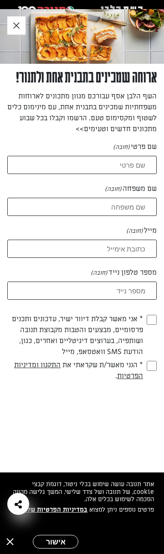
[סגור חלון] (16, 26)
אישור (56, 541)
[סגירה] (10, 541)
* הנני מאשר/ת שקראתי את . (78, 370)
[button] (18, 504)
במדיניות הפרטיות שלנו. (54, 509)
